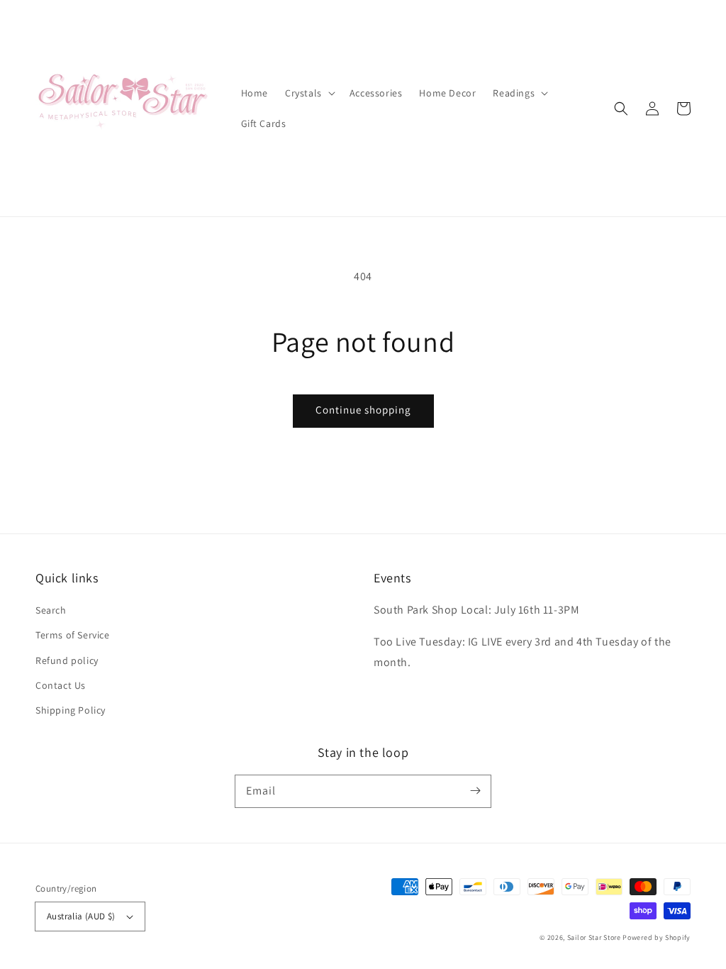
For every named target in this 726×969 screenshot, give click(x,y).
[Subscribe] (475, 791)
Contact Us (60, 685)
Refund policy (67, 660)
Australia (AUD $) (81, 916)
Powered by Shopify (656, 937)
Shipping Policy (70, 710)
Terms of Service (72, 635)
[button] (621, 108)
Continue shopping (363, 409)
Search (51, 610)
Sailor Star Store (594, 937)
